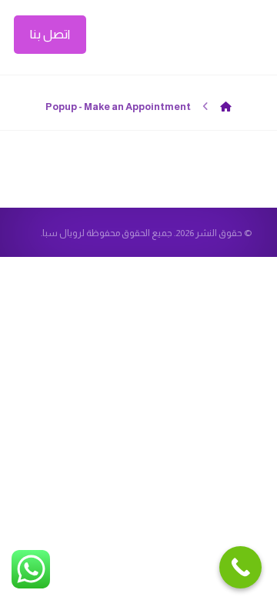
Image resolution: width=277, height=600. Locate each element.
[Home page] (226, 106)
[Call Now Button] (240, 567)
